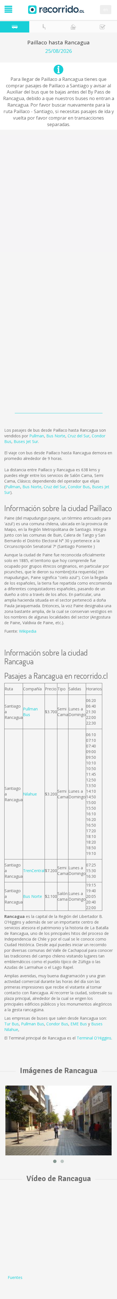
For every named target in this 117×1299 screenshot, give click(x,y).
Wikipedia (27, 631)
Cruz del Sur (78, 435)
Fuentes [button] (15, 1277)
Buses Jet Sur (26, 441)
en (105, 9)
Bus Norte (55, 435)
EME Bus (78, 1023)
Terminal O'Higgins (94, 1038)
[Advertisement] (58, 193)
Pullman (36, 435)
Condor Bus (79, 486)
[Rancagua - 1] (58, 1120)
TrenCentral (34, 870)
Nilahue (30, 794)
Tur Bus (11, 1023)
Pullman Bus (32, 1023)
